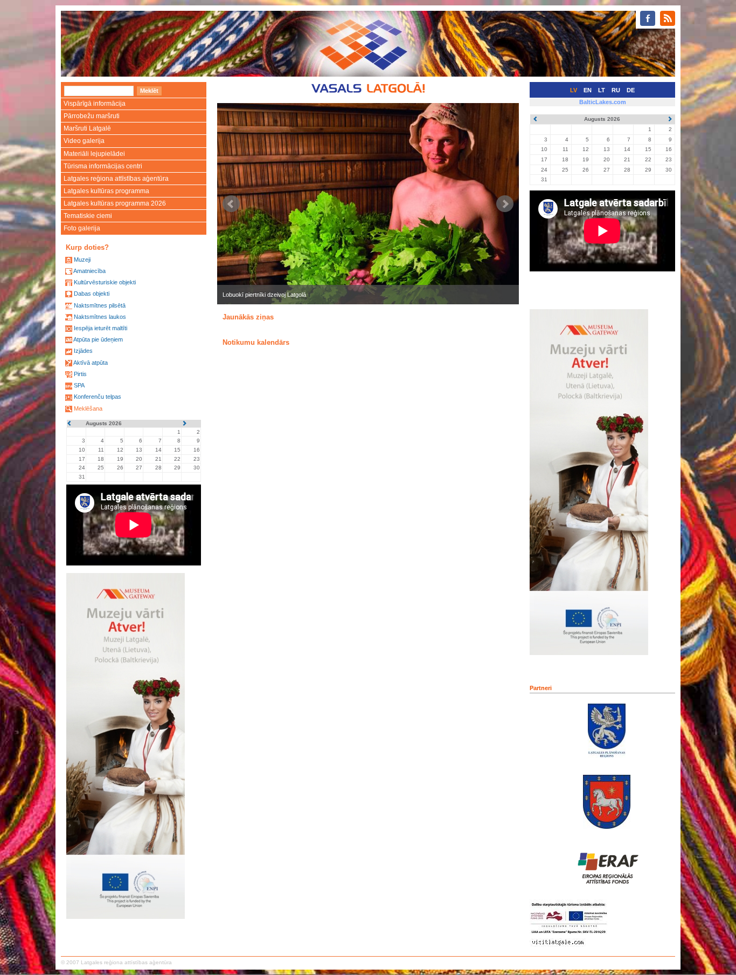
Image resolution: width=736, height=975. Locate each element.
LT (601, 90)
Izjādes (83, 350)
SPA (79, 385)
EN (588, 90)
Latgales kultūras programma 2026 (115, 203)
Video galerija (84, 141)
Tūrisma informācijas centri (103, 166)
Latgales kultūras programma (106, 191)
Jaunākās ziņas (248, 317)
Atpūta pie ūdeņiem (98, 339)
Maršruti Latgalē (87, 128)
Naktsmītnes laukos (100, 316)
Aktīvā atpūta (90, 362)
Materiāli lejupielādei (94, 154)
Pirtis (80, 374)
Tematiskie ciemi (88, 216)
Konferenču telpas (97, 396)
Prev (231, 204)
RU (616, 90)
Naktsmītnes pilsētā (100, 305)
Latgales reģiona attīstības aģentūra (116, 178)
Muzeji (82, 259)
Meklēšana (88, 408)
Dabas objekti (91, 293)
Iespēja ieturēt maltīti (100, 328)
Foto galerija (82, 228)
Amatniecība (89, 271)
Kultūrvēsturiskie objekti (105, 282)
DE (631, 90)
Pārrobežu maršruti (92, 116)
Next (504, 204)
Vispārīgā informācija (95, 103)
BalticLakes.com (602, 102)
